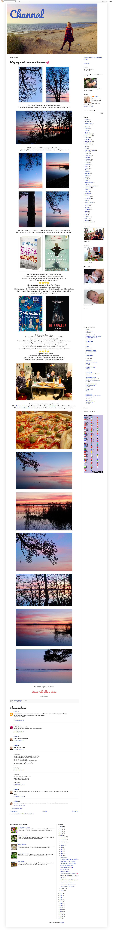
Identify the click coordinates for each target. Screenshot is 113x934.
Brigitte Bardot (88, 134)
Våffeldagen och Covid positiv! (67, 861)
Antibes (87, 121)
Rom (86, 200)
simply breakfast (89, 202)
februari (63, 888)
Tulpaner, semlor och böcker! (67, 886)
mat (86, 184)
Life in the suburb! (90, 335)
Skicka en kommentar (17, 808)
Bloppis (87, 126)
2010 (61, 916)
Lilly (86, 177)
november (63, 839)
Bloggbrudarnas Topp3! (24, 827)
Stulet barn (52, 406)
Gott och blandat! (64, 869)
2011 (61, 914)
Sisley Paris (88, 204)
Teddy (86, 211)
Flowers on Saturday (90, 150)
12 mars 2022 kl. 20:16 (19, 784)
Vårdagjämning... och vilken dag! (68, 863)
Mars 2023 (88, 368)
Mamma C (16, 725)
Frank (86, 153)
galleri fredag (88, 155)
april (62, 853)
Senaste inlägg (13, 811)
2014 (61, 907)
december (63, 837)
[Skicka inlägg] (25, 700)
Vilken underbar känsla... (66, 882)
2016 (61, 903)
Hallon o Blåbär (89, 355)
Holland (87, 162)
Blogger (62, 922)
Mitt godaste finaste (91, 377)
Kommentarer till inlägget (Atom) (26, 813)
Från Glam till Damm (91, 350)
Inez (86, 166)
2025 (61, 829)
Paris (86, 195)
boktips (15, 701)
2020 (61, 895)
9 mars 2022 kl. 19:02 (19, 749)
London (87, 179)
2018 (61, 899)
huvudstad (87, 164)
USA (86, 214)
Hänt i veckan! (89, 341)
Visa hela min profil (88, 106)
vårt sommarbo (88, 222)
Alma (86, 119)
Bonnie (87, 130)
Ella (86, 146)
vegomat (87, 216)
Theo (86, 213)
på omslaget (88, 198)
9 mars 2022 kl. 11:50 (19, 732)
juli (61, 847)
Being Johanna (89, 389)
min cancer (87, 187)
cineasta (87, 139)
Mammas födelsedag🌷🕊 (66, 867)
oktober (63, 841)
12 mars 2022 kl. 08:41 (19, 770)
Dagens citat (88, 144)
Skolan (87, 205)
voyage (87, 220)
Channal (27, 13)
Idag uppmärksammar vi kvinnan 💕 (69, 873)
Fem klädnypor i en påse (27, 408)
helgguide (87, 161)
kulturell (19, 701)
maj (62, 851)
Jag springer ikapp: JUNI (91, 351)
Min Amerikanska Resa (91, 384)
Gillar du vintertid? (22, 836)
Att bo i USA (89, 372)
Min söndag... (63, 878)
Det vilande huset (89, 342)
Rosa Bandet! (21, 861)
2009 (61, 918)
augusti (63, 845)
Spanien (87, 207)
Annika (15, 711)
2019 (61, 897)
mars (62, 855)
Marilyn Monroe (89, 182)
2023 (61, 833)
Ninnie (87, 346)
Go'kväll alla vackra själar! (66, 865)
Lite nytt (87, 356)
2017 (61, 901)
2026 (61, 827)
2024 (61, 831)
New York (87, 191)
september (63, 843)
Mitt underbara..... (90, 400)
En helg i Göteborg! (65, 871)
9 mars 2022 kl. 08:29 (19, 720)
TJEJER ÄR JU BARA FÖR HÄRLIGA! (69, 875)
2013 (61, 909)
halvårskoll (87, 159)
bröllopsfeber (88, 135)
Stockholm (87, 209)
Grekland (87, 157)
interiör (87, 168)
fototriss (87, 152)
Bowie (86, 132)
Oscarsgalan (88, 193)
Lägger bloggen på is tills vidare (92, 373)
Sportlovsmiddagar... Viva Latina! (68, 884)
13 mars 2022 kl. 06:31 (19, 805)
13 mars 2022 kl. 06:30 (19, 796)
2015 (61, 905)
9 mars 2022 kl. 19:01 (19, 740)
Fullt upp (87, 390)
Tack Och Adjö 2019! (90, 385)
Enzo (86, 148)
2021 (61, 893)
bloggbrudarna (88, 123)
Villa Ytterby (89, 360)
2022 (61, 835)
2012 (61, 912)
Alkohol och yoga (89, 402)
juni (62, 849)
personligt (87, 196)
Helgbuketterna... (89, 331)
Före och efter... (64, 857)
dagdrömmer (88, 143)
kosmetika (87, 173)
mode (86, 189)
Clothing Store (88, 141)
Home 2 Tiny (89, 394)
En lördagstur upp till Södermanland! (69, 880)
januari (62, 890)
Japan (86, 170)
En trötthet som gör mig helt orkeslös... (69, 859)
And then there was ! (91, 367)
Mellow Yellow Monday (90, 186)
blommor (87, 125)
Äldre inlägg (75, 811)
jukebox (87, 171)
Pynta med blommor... (23, 853)
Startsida (45, 811)
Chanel (87, 137)
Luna (86, 180)
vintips (86, 218)
